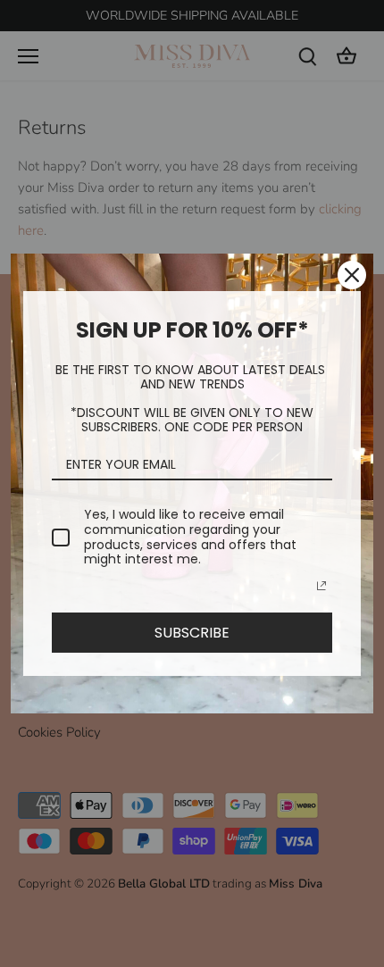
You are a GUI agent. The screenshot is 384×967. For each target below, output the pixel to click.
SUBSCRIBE (192, 632)
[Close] (351, 275)
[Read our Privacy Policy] (321, 585)
